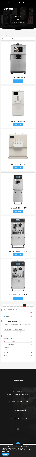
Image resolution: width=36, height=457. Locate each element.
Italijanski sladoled (9, 338)
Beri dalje (18, 81)
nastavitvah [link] (5, 451)
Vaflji (5, 355)
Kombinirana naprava (19, 326)
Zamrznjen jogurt (9, 344)
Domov (13, 22)
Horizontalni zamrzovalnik (11, 324)
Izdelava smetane (9, 326)
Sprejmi (5, 454)
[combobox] (18, 39)
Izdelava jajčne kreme (25, 324)
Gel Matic (8, 316)
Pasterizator (8, 329)
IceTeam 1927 (9, 313)
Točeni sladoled (10, 341)
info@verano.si (25, 2)
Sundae (6, 352)
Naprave (18, 22)
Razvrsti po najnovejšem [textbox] (8, 38)
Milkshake (6, 347)
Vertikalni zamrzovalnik (18, 329)
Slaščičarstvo (8, 350)
